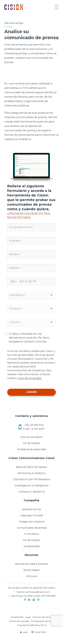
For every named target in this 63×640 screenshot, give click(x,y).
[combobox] (13, 281)
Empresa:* (15, 241)
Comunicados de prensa (31, 528)
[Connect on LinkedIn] (29, 600)
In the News (31, 534)
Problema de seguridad (31, 449)
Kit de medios (31, 443)
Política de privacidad (19, 621)
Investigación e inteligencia (31, 485)
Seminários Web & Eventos (31, 564)
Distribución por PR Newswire (31, 479)
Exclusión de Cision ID (43, 617)
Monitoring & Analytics (32, 473)
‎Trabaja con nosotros (31, 522)
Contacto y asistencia (31, 492)
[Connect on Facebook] (25, 600)
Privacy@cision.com (39, 592)
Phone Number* (19, 281)
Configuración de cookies (43, 621)
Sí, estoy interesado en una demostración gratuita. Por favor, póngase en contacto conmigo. (29, 338)
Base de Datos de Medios (31, 467)
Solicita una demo (31, 437)
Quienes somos (31, 509)
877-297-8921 (49, 596)
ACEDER (31, 392)
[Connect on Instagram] (38, 600)
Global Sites (40, 632)
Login (25, 632)
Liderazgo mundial (31, 515)
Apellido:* (14, 268)
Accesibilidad (31, 546)
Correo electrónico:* (21, 227)
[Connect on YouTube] (34, 600)
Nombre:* (14, 254)
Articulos (31, 576)
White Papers (31, 570)
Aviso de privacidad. (29, 378)
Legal (28, 617)
